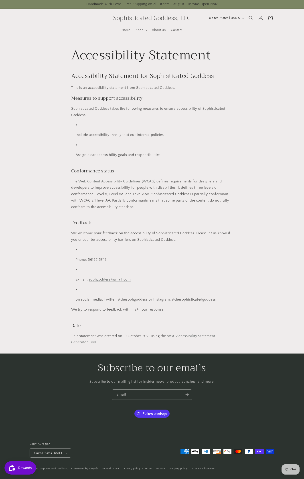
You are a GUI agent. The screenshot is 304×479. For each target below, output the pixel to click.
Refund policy (110, 468)
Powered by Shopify (86, 468)
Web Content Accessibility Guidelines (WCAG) (116, 181)
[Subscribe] (187, 394)
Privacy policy (132, 468)
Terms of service (155, 468)
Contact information (203, 468)
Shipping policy (178, 468)
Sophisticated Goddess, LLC (56, 468)
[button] (141, 30)
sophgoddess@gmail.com (110, 279)
